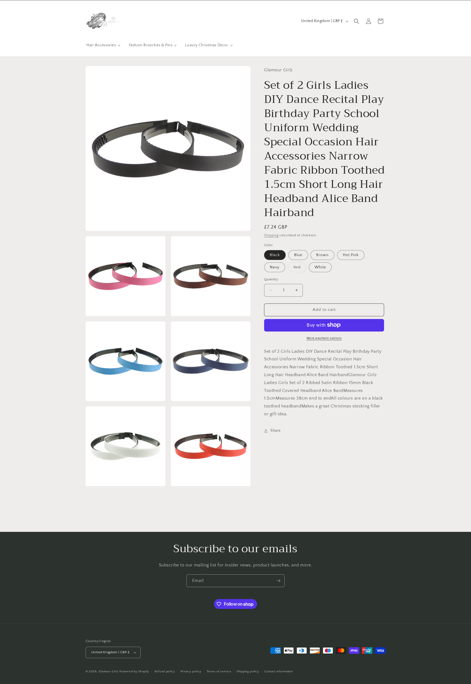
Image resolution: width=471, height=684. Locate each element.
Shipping (271, 235)
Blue (298, 255)
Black (275, 255)
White (320, 267)
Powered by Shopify (134, 671)
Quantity (271, 279)
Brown (322, 255)
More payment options (324, 338)
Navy (274, 267)
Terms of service (219, 671)
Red (300, 268)
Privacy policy (190, 671)
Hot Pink (351, 255)
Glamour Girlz (109, 671)
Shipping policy (248, 671)
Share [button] (275, 430)
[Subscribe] (278, 580)
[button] (357, 21)
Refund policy (165, 671)
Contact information (278, 671)
